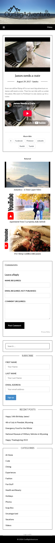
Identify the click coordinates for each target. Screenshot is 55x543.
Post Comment (14, 325)
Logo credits (27, 534)
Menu (49, 27)
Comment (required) (15, 301)
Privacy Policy (45, 332)
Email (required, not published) (20, 291)
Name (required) (13, 280)
